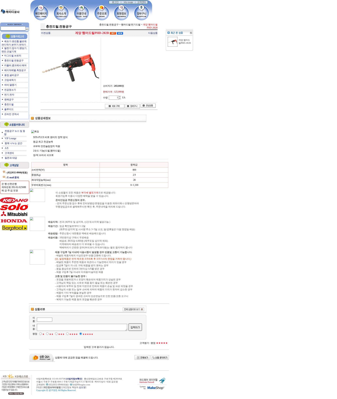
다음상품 (153, 33)
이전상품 (46, 33)
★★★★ (73, 334)
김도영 (82, 387)
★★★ (61, 334)
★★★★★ (87, 334)
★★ (51, 334)
